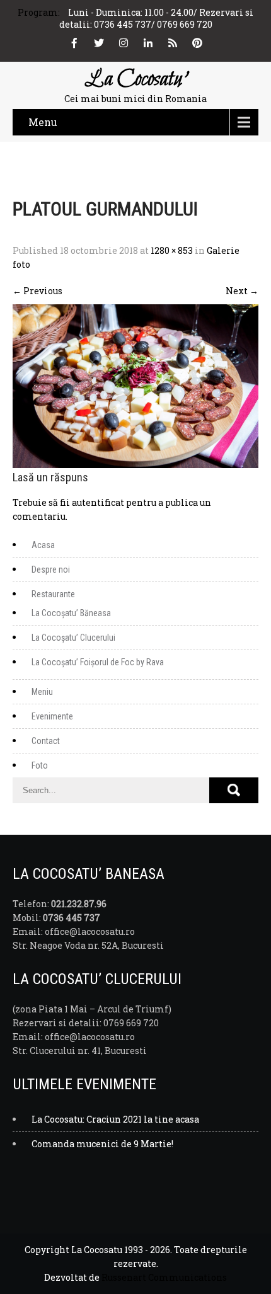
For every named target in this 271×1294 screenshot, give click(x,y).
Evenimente (52, 716)
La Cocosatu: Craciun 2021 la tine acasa (115, 1119)
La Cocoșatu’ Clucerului (73, 638)
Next (242, 291)
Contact (46, 741)
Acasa (43, 545)
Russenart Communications (164, 1277)
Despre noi (51, 569)
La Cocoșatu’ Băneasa (71, 613)
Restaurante (53, 594)
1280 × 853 (172, 250)
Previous (37, 291)
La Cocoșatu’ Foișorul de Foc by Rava (98, 662)
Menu (42, 122)
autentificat (98, 502)
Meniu (42, 692)
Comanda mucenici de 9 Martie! (102, 1144)
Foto (40, 765)
